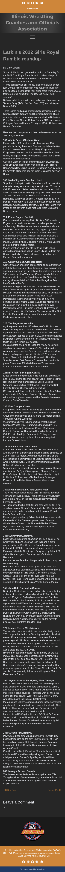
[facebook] (23, 3)
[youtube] (32, 3)
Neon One (40, 869)
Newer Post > (55, 790)
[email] (41, 3)
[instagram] (36, 3)
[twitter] (28, 3)
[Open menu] (32, 37)
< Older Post (9, 790)
